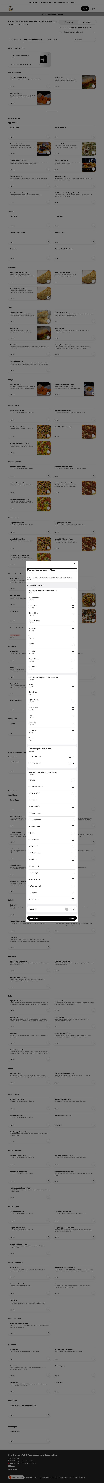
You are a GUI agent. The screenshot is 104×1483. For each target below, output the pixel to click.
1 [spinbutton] (70, 909)
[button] (52, 918)
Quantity (32, 909)
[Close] (75, 564)
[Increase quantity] (73, 909)
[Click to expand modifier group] (73, 756)
